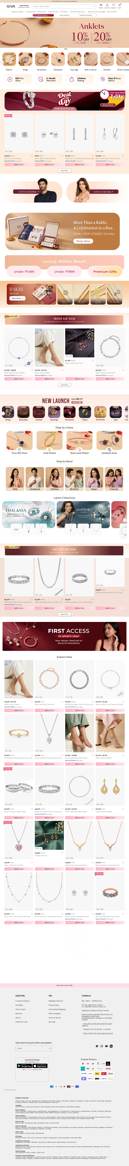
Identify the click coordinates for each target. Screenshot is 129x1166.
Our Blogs (19, 1005)
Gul (43, 1152)
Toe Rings (108, 1101)
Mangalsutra (36, 1101)
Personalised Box (64, 1137)
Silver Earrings (89, 1117)
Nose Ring (100, 1101)
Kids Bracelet (40, 1133)
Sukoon (33, 1152)
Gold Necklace (85, 1111)
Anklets (106, 70)
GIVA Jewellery (12, 1089)
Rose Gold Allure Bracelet (45, 704)
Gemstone (55, 1102)
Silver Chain (61, 1117)
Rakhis (9, 70)
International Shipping (57, 1009)
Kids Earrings (30, 1133)
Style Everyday (20, 1151)
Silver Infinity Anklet (104, 758)
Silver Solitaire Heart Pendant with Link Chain (49, 758)
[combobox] (64, 6)
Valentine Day (31, 1146)
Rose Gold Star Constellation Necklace (49, 916)
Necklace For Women (37, 1129)
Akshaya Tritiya (20, 1146)
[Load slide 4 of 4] (69, 49)
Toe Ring (48, 1129)
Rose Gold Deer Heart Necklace (108, 865)
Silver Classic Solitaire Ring (14, 971)
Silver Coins (31, 1137)
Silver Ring (80, 1117)
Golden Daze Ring (104, 971)
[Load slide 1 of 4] (59, 49)
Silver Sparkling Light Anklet (76, 812)
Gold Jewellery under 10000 (24, 1112)
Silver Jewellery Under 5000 (66, 1118)
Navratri (107, 1146)
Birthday (27, 1142)
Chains (87, 1101)
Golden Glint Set (41, 856)
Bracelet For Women (91, 1127)
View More (64, 170)
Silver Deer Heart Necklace (45, 970)
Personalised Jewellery (48, 1118)
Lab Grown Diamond (33, 1107)
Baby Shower (51, 1142)
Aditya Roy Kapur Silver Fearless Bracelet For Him (79, 705)
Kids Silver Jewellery (22, 1118)
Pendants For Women (22, 1129)
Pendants (58, 70)
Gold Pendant (42, 1111)
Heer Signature (20, 1152)
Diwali (79, 1146)
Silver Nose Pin (35, 1118)
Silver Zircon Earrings (13, 160)
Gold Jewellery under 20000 (44, 1112)
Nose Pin (93, 1101)
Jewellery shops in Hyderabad (97, 1157)
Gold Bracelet (75, 1111)
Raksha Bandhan (87, 1146)
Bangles (59, 1101)
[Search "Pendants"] (94, 6)
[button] (18, 12)
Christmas (27, 1148)
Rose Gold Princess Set (74, 363)
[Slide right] (127, 62)
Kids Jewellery (20, 1133)
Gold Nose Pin (65, 1111)
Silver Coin (42, 1117)
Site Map (52, 1022)
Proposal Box (53, 1137)
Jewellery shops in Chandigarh (79, 1158)
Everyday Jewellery (21, 1102)
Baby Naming (61, 1142)
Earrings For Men (30, 1123)
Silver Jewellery (43, 15)
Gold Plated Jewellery (73, 1107)
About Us (18, 1013)
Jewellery (18, 1105)
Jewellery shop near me (97, 1158)
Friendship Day (60, 1146)
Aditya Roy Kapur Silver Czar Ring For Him (110, 592)
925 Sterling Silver (21, 1117)
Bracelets (41, 70)
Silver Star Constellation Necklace (17, 916)
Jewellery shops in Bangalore (24, 1157)
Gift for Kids (19, 1132)
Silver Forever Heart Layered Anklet (109, 704)
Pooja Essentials (20, 1137)
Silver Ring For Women (35, 1127)
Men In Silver (91, 70)
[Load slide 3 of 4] (65, 49)
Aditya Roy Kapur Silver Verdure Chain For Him (49, 602)
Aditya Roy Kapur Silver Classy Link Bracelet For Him (18, 603)
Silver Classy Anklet (43, 374)
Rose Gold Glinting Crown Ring (107, 918)
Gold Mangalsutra (53, 1111)
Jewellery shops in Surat (60, 1158)
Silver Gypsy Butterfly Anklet (76, 759)
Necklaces (80, 1101)
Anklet (17, 1101)
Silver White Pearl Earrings (45, 160)
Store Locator (20, 1009)
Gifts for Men (19, 1121)
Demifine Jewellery (86, 15)
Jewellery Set (33, 1102)
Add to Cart (18, 379)
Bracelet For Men (43, 1123)
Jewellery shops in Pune (43, 1157)
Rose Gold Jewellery (58, 1107)
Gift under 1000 (76, 1137)
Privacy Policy (54, 1005)
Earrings (74, 70)
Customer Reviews (22, 1001)
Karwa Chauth (71, 1146)
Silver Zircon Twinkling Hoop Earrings (79, 160)
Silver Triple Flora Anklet (74, 971)
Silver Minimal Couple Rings (15, 812)
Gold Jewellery (64, 15)
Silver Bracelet (51, 1117)
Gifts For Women (21, 1126)
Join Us (18, 1018)
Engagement (19, 1142)
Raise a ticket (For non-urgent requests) (98, 1033)
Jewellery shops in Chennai (42, 1158)
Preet (28, 1152)
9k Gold (93, 1111)
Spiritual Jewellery (45, 1102)
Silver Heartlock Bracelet (105, 374)
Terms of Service (55, 1018)
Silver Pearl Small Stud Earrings (108, 160)
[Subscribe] (50, 1048)
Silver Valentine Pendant (13, 865)
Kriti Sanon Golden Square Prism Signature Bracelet (18, 758)
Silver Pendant (70, 1117)
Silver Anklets (33, 1117)
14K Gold (100, 1111)
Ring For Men (19, 1123)
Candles (45, 1137)
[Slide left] (2, 62)
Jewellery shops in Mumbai (60, 1157)
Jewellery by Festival (22, 1145)
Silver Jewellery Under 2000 (85, 1118)
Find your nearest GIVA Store (24, 1155)
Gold (17, 1111)
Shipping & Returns (56, 1001)
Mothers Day (41, 1146)
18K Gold (108, 1111)
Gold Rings (23, 1111)
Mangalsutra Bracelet (48, 1101)
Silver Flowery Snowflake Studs (77, 918)
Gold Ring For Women (51, 1127)
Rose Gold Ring (64, 1127)
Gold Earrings (32, 1111)
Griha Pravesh (71, 1142)
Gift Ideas (18, 1136)
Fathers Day (50, 1146)
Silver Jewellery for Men (103, 1117)
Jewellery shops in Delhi (78, 1157)
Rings (25, 70)
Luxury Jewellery (73, 1112)
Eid (102, 1146)
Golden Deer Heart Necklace (76, 865)
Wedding (34, 1142)
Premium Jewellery (60, 1112)
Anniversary (42, 1142)
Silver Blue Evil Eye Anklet (14, 374)
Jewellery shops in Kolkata (24, 1158)
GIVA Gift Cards (21, 1022)
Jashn (39, 1152)
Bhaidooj (97, 1146)
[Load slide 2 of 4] (62, 49)
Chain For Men (54, 1123)
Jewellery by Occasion (22, 1141)
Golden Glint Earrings (104, 812)
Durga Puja (19, 1148)
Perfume (38, 1137)
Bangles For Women (105, 1127)
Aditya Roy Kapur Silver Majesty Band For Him (79, 602)
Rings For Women (21, 1127)
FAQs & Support (55, 1013)
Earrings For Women (77, 1127)
